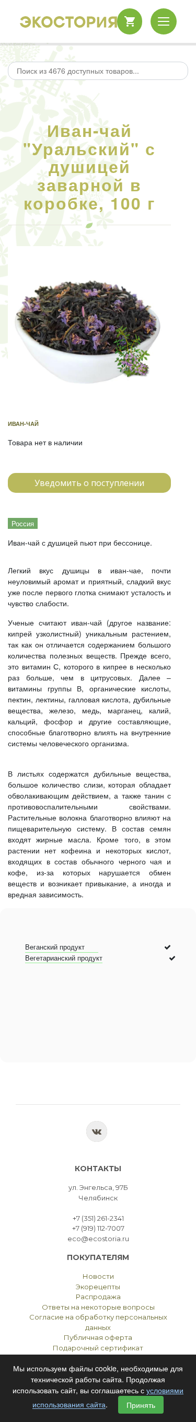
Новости (98, 1276)
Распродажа (98, 1296)
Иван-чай (23, 423)
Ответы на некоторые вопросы (98, 1307)
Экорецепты (98, 1286)
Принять (140, 1405)
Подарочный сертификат (98, 1348)
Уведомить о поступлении (89, 483)
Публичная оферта (98, 1337)
